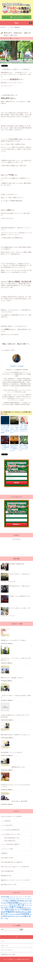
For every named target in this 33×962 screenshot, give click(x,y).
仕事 (17, 901)
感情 (11, 914)
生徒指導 (25, 914)
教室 (15, 914)
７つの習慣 (5, 918)
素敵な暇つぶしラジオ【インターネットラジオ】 (15, 880)
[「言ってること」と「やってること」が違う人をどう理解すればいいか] (6, 650)
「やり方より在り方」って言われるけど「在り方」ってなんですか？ (14, 429)
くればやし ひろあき (16, 366)
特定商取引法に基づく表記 (8, 954)
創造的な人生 (22, 903)
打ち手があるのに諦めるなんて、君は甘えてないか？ (14, 448)
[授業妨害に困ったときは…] (6, 762)
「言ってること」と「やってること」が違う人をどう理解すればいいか (15, 659)
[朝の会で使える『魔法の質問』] (6, 796)
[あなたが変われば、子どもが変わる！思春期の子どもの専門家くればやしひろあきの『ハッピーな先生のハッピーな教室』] (16, 3)
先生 (5, 903)
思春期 (25, 912)
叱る (2, 905)
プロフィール (4, 945)
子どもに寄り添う (17, 905)
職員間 (9, 916)
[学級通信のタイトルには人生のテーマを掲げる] (6, 632)
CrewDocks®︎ (5, 896)
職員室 (5, 916)
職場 (13, 916)
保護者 (21, 901)
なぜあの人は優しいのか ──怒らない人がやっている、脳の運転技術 (5, 429)
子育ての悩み (16, 907)
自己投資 (16, 916)
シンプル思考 (5, 821)
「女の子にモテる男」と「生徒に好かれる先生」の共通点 (15, 696)
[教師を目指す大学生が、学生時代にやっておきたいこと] (6, 726)
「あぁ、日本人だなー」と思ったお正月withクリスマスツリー (23, 428)
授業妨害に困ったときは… (18, 767)
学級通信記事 (19, 912)
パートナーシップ (7, 849)
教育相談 (18, 914)
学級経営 (9, 912)
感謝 (13, 914)
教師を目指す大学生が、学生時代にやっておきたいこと (15, 734)
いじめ (11, 896)
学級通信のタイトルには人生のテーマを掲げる (13, 640)
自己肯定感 (21, 916)
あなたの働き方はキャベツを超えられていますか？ (23, 448)
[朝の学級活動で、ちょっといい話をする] (6, 744)
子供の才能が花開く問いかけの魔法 (11, 862)
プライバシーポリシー (7, 950)
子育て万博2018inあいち (11, 838)
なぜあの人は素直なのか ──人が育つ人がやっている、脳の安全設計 (15, 716)
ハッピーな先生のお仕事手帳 (10, 830)
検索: (2, 929)
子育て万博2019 (9, 840)
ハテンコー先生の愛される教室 (10, 844)
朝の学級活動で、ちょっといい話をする (11, 752)
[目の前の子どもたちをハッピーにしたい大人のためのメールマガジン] (6, 776)
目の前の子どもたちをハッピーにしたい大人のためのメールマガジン (16, 466)
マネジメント (20, 899)
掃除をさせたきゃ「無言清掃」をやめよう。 (13, 677)
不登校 (6, 901)
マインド (11, 899)
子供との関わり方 (7, 857)
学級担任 (26, 910)
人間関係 (4, 853)
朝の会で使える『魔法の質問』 (20, 801)
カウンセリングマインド (18, 896)
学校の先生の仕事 (18, 909)
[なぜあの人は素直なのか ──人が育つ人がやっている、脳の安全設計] (6, 707)
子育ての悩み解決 (7, 871)
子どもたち (6, 905)
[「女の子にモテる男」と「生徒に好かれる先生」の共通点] (6, 687)
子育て (6, 908)
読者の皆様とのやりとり (8, 884)
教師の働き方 (6, 875)
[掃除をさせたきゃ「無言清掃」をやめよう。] (6, 669)
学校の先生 (9, 910)
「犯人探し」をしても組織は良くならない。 (5, 447)
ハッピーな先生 (10, 27)
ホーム (2, 941)
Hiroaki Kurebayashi (16, 539)
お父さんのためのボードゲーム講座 (11, 816)
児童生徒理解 (12, 903)
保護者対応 (27, 901)
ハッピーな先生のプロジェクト (10, 834)
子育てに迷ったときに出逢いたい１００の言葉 (15, 866)
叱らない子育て (28, 903)
